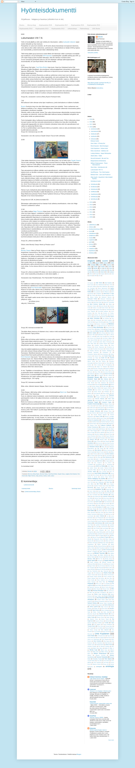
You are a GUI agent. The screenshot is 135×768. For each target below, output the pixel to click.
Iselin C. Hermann (100, 459)
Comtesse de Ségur (93, 357)
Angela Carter (98, 309)
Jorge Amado (105, 485)
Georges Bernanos (95, 411)
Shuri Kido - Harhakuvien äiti (99, 167)
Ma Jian (107, 535)
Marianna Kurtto (100, 540)
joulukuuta (94, 129)
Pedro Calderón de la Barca (104, 580)
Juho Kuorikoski (94, 494)
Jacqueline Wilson (92, 469)
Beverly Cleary (44, 474)
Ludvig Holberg (99, 532)
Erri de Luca (105, 386)
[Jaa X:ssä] (45, 471)
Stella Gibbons (110, 617)
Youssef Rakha (91, 660)
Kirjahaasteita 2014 (26, 28)
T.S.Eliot (106, 622)
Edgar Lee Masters (102, 366)
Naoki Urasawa (94, 562)
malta (112, 273)
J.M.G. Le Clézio (100, 466)
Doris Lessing (97, 364)
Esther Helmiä (97, 388)
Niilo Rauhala (100, 567)
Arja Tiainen (111, 316)
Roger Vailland (98, 596)
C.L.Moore (111, 334)
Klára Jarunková (92, 512)
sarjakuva (92, 248)
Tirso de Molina (99, 628)
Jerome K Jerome (92, 476)
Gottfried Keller (95, 421)
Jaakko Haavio (93, 468)
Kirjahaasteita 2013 (42, 28)
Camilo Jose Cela (100, 336)
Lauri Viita (91, 519)
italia (112, 263)
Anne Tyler (97, 313)
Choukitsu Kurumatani (98, 348)
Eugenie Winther (107, 388)
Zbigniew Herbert (96, 664)
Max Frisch (90, 549)
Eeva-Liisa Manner (107, 372)
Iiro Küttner (92, 455)
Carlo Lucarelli (93, 341)
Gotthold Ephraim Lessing (107, 421)
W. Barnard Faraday (104, 646)
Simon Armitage (105, 610)
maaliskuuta (94, 194)
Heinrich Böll (93, 439)
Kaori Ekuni (90, 501)
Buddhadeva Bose (102, 334)
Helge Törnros (31, 475)
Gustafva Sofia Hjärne (106, 427)
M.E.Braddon (92, 535)
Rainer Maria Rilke (99, 585)
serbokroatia (104, 270)
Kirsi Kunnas (108, 508)
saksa (52, 475)
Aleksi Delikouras (92, 300)
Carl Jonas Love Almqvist (94, 338)
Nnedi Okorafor (91, 569)
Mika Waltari (111, 553)
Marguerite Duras (98, 539)
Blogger (79, 754)
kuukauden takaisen (69, 42)
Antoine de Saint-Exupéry (100, 315)
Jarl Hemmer (109, 469)
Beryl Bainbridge (98, 327)
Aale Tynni (99, 283)
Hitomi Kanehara (108, 450)
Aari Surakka (108, 282)
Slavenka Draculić (92, 613)
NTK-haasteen (47, 55)
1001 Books (96, 28)
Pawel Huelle (91, 580)
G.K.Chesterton (110, 407)
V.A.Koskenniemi (101, 635)
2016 (91, 127)
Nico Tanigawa (91, 567)
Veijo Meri (109, 635)
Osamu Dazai (108, 573)
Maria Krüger (108, 539)
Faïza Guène (106, 393)
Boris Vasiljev (93, 332)
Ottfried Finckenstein (109, 574)
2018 (91, 122)
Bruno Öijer (92, 334)
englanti (67, 474)
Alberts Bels (111, 295)
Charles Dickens (103, 343)
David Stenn (97, 359)
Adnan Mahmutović (102, 288)
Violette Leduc (91, 644)
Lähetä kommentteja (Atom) (32, 491)
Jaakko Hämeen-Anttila (106, 468)
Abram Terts (109, 284)
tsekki (95, 266)
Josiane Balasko (110, 489)
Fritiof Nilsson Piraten (107, 404)
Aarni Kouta (91, 284)
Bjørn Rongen (108, 329)
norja (37, 475)
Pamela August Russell (95, 576)
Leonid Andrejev (98, 523)
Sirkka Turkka (96, 612)
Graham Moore (93, 423)
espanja (109, 265)
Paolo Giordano (108, 576)
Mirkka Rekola (109, 557)
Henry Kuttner (110, 445)
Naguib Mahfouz (109, 560)
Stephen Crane (94, 619)
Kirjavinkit (93, 702)
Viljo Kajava (107, 641)
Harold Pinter (109, 434)
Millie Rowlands (100, 557)
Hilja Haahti (100, 448)
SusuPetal (93, 716)
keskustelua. (99, 88)
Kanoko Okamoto (107, 500)
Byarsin (23, 106)
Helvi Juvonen (99, 443)
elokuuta (93, 139)
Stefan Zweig (91, 617)
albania (91, 273)
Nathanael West (91, 564)
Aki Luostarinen (97, 291)
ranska (45, 475)
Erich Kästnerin (25, 357)
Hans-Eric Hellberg (98, 434)
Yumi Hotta (106, 662)
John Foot (90, 482)
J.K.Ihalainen (99, 464)
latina (110, 270)
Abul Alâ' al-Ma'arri (92, 286)
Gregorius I (111, 423)
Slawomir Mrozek (103, 613)
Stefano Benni (100, 617)
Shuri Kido (104, 608)
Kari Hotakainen (108, 501)
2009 (91, 217)
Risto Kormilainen (101, 592)
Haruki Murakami (92, 436)
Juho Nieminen (104, 494)
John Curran (96, 480)
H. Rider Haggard (93, 430)
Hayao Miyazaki (110, 436)
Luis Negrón (111, 533)
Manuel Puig (95, 537)
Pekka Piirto (102, 581)
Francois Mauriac (99, 398)
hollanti (102, 272)
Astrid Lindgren (108, 320)
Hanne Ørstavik (101, 432)
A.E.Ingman (90, 282)
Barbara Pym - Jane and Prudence (101, 174)
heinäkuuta (94, 184)
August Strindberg (99, 322)
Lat (107, 516)
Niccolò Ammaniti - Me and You (100, 158)
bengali (97, 273)
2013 (91, 207)
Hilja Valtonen (98, 450)
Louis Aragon (105, 528)
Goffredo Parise (105, 420)
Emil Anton (97, 381)
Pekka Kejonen (92, 581)
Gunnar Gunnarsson (93, 427)
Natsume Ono (100, 564)
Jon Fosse (100, 484)
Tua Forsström (97, 631)
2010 (91, 214)
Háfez (107, 452)
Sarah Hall (90, 605)
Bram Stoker (111, 332)
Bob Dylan (90, 331)
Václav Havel (108, 644)
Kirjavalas (93, 728)
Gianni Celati (99, 416)
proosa (41, 475)
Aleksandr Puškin (92, 298)
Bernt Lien (63, 392)
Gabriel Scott (92, 409)
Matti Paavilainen (101, 548)
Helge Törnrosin (38, 211)
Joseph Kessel (100, 487)
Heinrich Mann (103, 439)
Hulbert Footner (100, 452)
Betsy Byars (36, 474)
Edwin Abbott (105, 370)
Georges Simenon (92, 412)
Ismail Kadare (110, 459)
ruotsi (48, 475)
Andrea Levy (96, 307)
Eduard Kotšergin (109, 368)
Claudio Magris (108, 356)
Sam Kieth (109, 601)
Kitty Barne (99, 510)
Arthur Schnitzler (95, 318)
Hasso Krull (101, 436)
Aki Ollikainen (106, 291)
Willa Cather (96, 651)
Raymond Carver (110, 585)
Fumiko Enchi (92, 407)
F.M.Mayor (106, 391)
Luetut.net (93, 689)
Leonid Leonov (108, 523)
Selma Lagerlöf (94, 606)
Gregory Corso (93, 425)
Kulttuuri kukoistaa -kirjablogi (98, 677)
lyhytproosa (92, 235)
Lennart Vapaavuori (102, 521)
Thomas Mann (108, 626)
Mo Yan (100, 558)
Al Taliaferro (98, 293)
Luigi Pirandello (91, 533)
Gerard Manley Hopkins (100, 414)
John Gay (109, 482)
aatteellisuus (92, 225)
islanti (110, 268)
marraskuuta (94, 131)
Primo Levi (98, 583)
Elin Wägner (100, 375)
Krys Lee (110, 514)
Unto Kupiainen (102, 634)
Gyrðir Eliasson (102, 429)
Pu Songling (107, 583)
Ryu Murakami (101, 597)
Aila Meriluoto (97, 290)
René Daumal (97, 588)
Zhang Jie (105, 664)
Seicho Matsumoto (109, 605)
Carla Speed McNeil (92, 340)
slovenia (96, 272)
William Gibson (104, 651)
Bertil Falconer (104, 325)
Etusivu (21, 25)
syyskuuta (94, 136)
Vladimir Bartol (100, 644)
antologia (110, 666)
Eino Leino (91, 375)
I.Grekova (95, 453)
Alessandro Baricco (102, 300)
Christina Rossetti (109, 348)
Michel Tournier (99, 553)
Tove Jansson (105, 629)
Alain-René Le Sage (109, 293)
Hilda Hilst (104, 446)
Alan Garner (93, 295)
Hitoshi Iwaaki (91, 452)
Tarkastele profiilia (93, 52)
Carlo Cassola (103, 340)
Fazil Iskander (97, 393)
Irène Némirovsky (107, 457)
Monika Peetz (108, 558)
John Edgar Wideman (107, 480)
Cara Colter (109, 336)
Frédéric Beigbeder (109, 405)
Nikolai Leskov (108, 567)
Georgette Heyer (103, 412)
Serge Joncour (104, 606)
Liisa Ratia (90, 524)
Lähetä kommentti (29, 485)
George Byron (110, 409)
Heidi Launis (92, 437)
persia (90, 275)
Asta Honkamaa (97, 320)
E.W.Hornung (91, 366)
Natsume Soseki (110, 564)
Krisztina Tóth (102, 514)
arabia (103, 266)
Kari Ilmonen (91, 503)
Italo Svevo (100, 460)
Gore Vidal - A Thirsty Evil (98, 143)
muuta (91, 238)
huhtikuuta (94, 191)
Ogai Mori (111, 569)
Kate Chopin (106, 503)
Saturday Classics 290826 (97, 717)
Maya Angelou (98, 549)
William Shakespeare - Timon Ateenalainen (99, 163)
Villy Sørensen (108, 643)
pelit (90, 242)
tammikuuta (94, 199)
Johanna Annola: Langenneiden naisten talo (101, 703)
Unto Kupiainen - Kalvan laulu (99, 148)
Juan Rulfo (101, 491)
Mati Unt (110, 546)
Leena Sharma (91, 521)
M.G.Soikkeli (101, 535)
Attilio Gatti (90, 322)
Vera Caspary (101, 637)
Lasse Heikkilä (100, 516)
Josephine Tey (99, 489)
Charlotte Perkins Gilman (101, 345)
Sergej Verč (97, 608)
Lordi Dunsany (104, 526)
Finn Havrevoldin (36, 287)
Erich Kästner (73, 474)
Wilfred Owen (104, 650)
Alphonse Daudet (103, 306)
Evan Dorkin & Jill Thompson (102, 389)
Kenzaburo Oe (100, 507)
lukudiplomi (92, 233)
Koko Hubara (108, 512)
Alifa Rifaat (109, 304)
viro (101, 268)
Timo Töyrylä (91, 628)
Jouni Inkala (92, 491)
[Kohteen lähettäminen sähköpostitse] (41, 471)
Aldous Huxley (94, 297)
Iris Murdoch (91, 457)
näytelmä (91, 240)
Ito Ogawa (107, 460)
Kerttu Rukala (92, 508)
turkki (95, 275)
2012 (91, 209)
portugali (96, 270)
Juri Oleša (90, 498)
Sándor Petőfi (91, 622)
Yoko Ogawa (108, 659)
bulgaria (103, 273)
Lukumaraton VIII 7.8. (97, 170)
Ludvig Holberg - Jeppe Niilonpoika (101, 153)
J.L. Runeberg (108, 464)
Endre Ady (97, 384)
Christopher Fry (107, 352)
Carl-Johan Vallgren (107, 338)
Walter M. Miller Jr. (109, 648)
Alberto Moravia (102, 295)
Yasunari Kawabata (102, 657)
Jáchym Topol (97, 498)
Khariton (101, 508)
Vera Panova (109, 637)
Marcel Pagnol (105, 537)
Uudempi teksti (26, 488)
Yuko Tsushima (97, 662)
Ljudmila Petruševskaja (101, 524)
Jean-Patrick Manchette (101, 473)
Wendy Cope (93, 650)
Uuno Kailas (91, 635)
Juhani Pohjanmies (109, 492)
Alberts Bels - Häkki (96, 156)
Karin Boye (98, 503)
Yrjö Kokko (106, 660)
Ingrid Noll (99, 455)
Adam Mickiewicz (103, 286)
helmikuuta (94, 196)
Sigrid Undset (95, 610)
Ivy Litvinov (108, 462)
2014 (91, 204)
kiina (105, 268)
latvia (108, 273)
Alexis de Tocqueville (109, 302)
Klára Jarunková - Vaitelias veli (99, 151)
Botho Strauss (102, 332)
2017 (91, 124)
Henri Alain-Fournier (109, 443)
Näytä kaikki (111, 740)
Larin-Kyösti (90, 516)
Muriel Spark (91, 560)
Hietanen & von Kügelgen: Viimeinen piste (100, 691)
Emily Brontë (91, 382)
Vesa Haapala (105, 639)
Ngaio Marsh (92, 565)
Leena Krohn (108, 519)
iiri (106, 272)
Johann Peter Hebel (106, 476)
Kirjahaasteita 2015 (93, 25)
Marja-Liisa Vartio (104, 542)
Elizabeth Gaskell (107, 377)
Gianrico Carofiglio (109, 416)
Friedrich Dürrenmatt (93, 404)
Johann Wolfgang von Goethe (96, 478)
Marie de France (110, 540)
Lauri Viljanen (99, 519)
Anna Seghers (91, 311)
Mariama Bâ (90, 540)
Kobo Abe (100, 512)
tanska (95, 268)
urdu (99, 275)
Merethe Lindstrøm (92, 551)
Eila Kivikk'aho (91, 373)
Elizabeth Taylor (92, 379)
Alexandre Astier (98, 302)
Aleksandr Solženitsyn (106, 298)
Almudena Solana (92, 306)
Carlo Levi (111, 340)
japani (98, 263)
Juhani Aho (90, 492)
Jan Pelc (101, 469)
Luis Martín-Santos (101, 533)
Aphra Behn (97, 316)
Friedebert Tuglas (106, 402)
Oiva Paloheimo (94, 571)
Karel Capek (98, 501)
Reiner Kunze (105, 587)
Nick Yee (110, 565)
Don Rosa (106, 363)
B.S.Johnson (91, 324)
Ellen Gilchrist (104, 379)
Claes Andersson (104, 354)
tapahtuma (92, 250)
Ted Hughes (97, 624)
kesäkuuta (94, 186)
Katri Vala (91, 507)
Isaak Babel (91, 459)
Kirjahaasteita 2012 (58, 28)
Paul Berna (101, 578)
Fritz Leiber (90, 405)
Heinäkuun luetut (96, 181)
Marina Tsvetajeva (93, 542)
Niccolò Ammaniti (102, 565)
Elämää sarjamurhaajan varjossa (98, 730)
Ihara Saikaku (110, 453)
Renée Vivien (106, 588)
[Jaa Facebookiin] (47, 471)
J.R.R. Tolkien (110, 466)
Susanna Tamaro (99, 621)
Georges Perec (108, 411)
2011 (91, 212)
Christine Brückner (94, 350)
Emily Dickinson (102, 382)
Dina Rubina (102, 361)
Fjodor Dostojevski (100, 395)
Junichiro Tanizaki (107, 496)
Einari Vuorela (108, 373)
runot (90, 246)
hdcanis (100, 37)
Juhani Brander (99, 492)
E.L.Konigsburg (108, 364)
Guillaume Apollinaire (106, 425)
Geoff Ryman (101, 409)
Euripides (90, 389)
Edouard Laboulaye (98, 368)
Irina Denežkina (108, 455)
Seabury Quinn (98, 605)
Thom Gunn (100, 626)
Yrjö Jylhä (99, 660)
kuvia (90, 231)
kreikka (89, 270)
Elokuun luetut (95, 141)
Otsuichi (99, 574)
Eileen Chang (99, 373)
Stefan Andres (108, 615)
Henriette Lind (92, 445)
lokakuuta (94, 134)
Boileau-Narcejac (99, 331)
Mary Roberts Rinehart (101, 546)
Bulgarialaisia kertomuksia (98, 161)
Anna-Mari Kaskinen (103, 311)
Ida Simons (102, 453)
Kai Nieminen (96, 500)
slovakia (90, 272)
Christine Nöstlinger (107, 350)
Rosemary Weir (91, 597)
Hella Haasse (106, 441)
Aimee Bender (105, 290)
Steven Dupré (105, 619)
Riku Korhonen (110, 590)
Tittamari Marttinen (109, 628)
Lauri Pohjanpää (99, 517)
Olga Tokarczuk (104, 571)
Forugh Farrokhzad (101, 396)
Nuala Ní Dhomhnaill (102, 569)
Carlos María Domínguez (105, 341)
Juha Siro (109, 491)
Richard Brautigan (98, 590)
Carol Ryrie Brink (52, 474)
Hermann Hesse (94, 446)
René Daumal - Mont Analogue (99, 146)
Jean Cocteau (103, 471)
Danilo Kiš (104, 357)
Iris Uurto (98, 457)
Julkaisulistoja (72, 28)
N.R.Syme (99, 560)
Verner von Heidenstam (93, 639)
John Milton (91, 484)
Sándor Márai (109, 621)
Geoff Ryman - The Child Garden (100, 172)
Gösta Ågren (111, 429)
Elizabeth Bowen (93, 377)
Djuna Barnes (98, 363)
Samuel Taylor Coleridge (106, 603)
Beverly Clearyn (26, 250)
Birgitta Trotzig (100, 329)
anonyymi (99, 666)
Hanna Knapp (91, 432)
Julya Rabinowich (96, 496)
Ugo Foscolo (106, 631)
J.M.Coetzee (91, 466)
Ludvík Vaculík (108, 532)
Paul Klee (109, 578)
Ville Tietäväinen (99, 643)
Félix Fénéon (101, 407)
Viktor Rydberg (97, 641)
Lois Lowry (96, 526)
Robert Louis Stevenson (101, 594)
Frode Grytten (98, 405)
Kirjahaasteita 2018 (45, 25)
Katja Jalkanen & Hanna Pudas (106, 505)
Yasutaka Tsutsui (97, 658)
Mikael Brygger (93, 555)
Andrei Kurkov (104, 307)
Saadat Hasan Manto (103, 599)
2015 (91, 202)
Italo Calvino (92, 460)
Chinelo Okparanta (99, 347)
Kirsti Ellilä (91, 510)
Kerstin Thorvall (110, 507)
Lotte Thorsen (96, 528)
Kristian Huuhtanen (92, 514)
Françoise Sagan (93, 402)
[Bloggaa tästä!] (43, 471)
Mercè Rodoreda (107, 549)
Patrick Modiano (92, 578)
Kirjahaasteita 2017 (61, 25)
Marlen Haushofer (102, 544)
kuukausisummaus (94, 229)
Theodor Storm (91, 626)
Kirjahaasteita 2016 (77, 25)
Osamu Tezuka (91, 574)
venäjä (93, 265)
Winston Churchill (100, 655)
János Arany (106, 498)
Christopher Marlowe (93, 354)
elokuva (91, 227)
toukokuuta (94, 189)
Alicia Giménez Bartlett (96, 304)
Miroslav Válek (91, 558)
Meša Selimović (104, 551)
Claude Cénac (61, 474)
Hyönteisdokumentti (48, 10)
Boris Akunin (110, 331)
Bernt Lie (30, 474)
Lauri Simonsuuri (110, 517)
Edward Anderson (94, 370)
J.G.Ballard (90, 464)
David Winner (106, 359)
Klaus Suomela (108, 510)
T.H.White (99, 622)
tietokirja (91, 253)
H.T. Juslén (102, 430)
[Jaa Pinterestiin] (49, 471)
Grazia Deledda (102, 423)
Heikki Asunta (110, 437)
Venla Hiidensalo (92, 637)
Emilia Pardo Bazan (107, 381)
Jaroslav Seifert (92, 471)
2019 (91, 119)
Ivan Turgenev (98, 462)
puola (110, 266)
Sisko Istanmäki (107, 612)
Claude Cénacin (76, 160)
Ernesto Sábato (95, 386)
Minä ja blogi (31, 25)
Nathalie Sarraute (106, 562)
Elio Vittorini (109, 375)
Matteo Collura (91, 548)
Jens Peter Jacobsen (107, 475)
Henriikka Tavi (101, 445)
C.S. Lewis (91, 336)
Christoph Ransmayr (93, 352)
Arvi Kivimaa (106, 318)
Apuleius (104, 316)
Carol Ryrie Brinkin (41, 67)
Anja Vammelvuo (108, 309)
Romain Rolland (108, 596)
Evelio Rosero (97, 391)
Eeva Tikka (97, 372)
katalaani (111, 272)
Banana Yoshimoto (101, 324)
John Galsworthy (99, 482)
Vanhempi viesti (76, 488)
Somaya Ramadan (98, 615)
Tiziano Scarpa (94, 629)
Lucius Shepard (99, 530)
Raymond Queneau (94, 587)
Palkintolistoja (84, 28)
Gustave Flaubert (92, 429)
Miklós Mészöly (104, 555)
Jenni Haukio (96, 475)
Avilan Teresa (109, 322)
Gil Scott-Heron (93, 418)
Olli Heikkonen (97, 572)
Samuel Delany (92, 603)
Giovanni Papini (103, 418)
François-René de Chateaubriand (103, 400)
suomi (105, 261)
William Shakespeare (100, 653)
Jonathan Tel (96, 485)
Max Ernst (109, 548)
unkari (89, 268)
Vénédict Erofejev (92, 646)
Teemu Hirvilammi (107, 624)
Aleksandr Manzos (106, 297)
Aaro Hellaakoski (100, 284)
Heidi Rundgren (101, 437)
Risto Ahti (92, 592)
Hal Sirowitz (109, 430)
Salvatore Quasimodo (99, 601)
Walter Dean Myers (98, 648)
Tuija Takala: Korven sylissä (97, 678)
